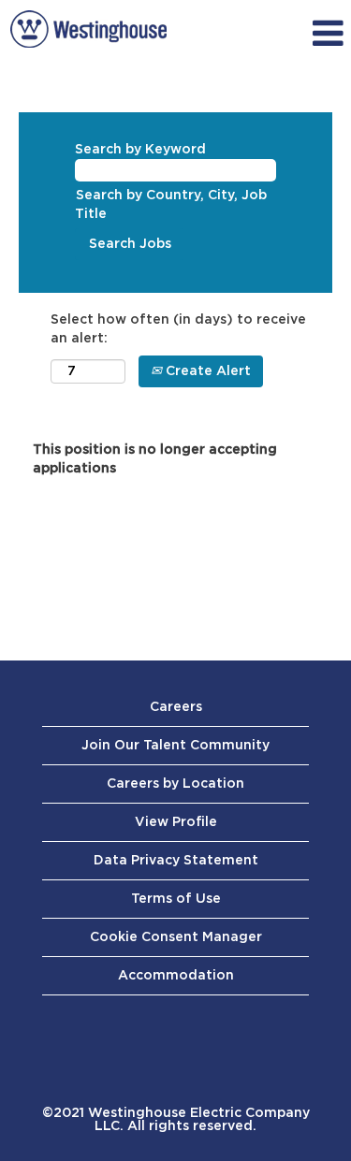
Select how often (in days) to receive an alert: (178, 329)
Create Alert (206, 371)
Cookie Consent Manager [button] (176, 937)
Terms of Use (176, 899)
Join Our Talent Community (175, 745)
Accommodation (176, 975)
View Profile (176, 822)
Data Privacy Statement (176, 860)
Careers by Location (175, 784)
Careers (176, 707)
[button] (303, 34)
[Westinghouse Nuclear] (88, 29)
